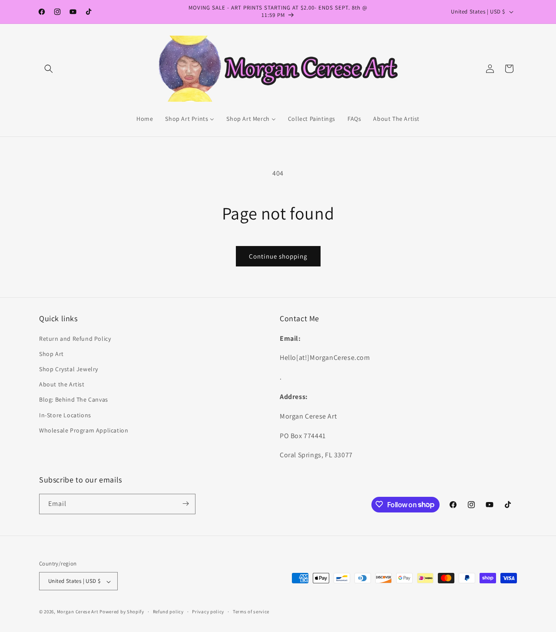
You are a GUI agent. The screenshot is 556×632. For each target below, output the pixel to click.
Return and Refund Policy (75, 338)
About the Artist (62, 384)
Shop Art (51, 353)
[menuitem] (144, 119)
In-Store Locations (65, 415)
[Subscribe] (185, 503)
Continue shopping (278, 256)
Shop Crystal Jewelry (68, 369)
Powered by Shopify (121, 612)
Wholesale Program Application (83, 430)
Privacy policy (208, 612)
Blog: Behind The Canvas (73, 399)
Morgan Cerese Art (78, 612)
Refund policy (168, 612)
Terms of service (251, 612)
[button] (48, 68)
